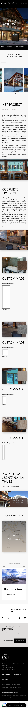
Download (17, 674)
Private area (6, 674)
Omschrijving (9, 46)
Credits (12, 697)
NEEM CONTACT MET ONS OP (16, 705)
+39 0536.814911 (9, 667)
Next (24, 566)
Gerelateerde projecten (19, 46)
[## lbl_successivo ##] (24, 63)
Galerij (3, 46)
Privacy (3, 695)
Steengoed (5, 677)
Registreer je (20, 641)
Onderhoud (17, 677)
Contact (5, 680)
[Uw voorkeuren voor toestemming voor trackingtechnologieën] (2, 705)
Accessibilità (7, 697)
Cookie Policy (8, 695)
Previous (4, 567)
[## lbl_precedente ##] (3, 63)
